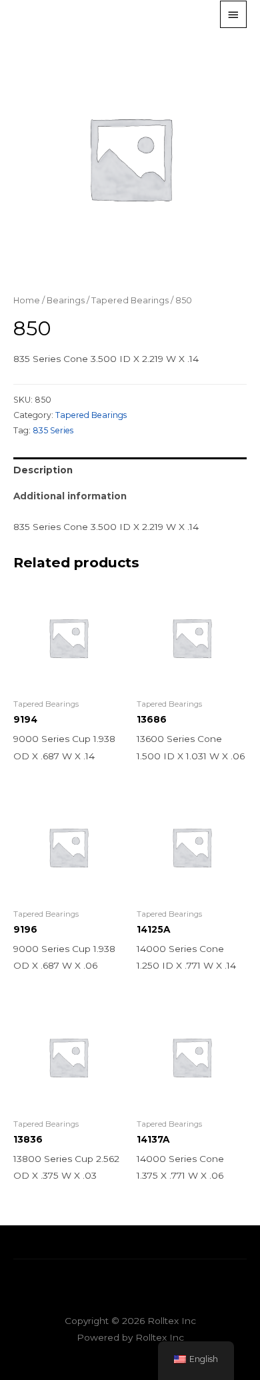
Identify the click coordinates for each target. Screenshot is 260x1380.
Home (26, 300)
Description (43, 470)
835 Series (53, 430)
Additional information (70, 496)
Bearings (66, 300)
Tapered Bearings (130, 300)
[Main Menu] (233, 14)
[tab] (130, 470)
